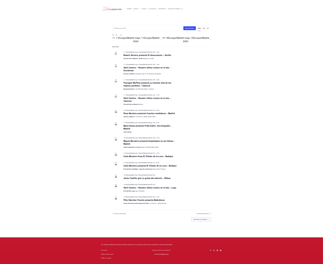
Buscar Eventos (189, 28)
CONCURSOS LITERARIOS (174, 9)
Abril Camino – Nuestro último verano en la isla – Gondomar (147, 69)
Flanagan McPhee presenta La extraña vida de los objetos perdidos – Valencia (147, 84)
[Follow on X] (214, 250)
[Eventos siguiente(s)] (116, 35)
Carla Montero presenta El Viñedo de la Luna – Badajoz (150, 165)
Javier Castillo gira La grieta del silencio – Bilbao (147, 178)
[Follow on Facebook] (210, 250)
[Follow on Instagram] (217, 250)
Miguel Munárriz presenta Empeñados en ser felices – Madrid (149, 142)
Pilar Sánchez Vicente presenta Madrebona (144, 200)
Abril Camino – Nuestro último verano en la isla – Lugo (149, 187)
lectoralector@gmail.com (161, 254)
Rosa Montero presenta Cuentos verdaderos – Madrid (149, 113)
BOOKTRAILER (162, 9)
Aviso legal (104, 250)
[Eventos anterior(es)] (113, 35)
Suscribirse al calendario (200, 219)
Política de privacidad (107, 254)
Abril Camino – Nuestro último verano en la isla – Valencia (147, 99)
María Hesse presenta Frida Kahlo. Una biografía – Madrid (147, 127)
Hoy (121, 35)
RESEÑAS (129, 9)
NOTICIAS (144, 9)
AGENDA (135, 9)
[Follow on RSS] (220, 250)
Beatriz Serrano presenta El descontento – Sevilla (147, 55)
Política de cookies (106, 258)
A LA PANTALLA (152, 9)
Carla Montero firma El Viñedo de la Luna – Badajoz (148, 156)
